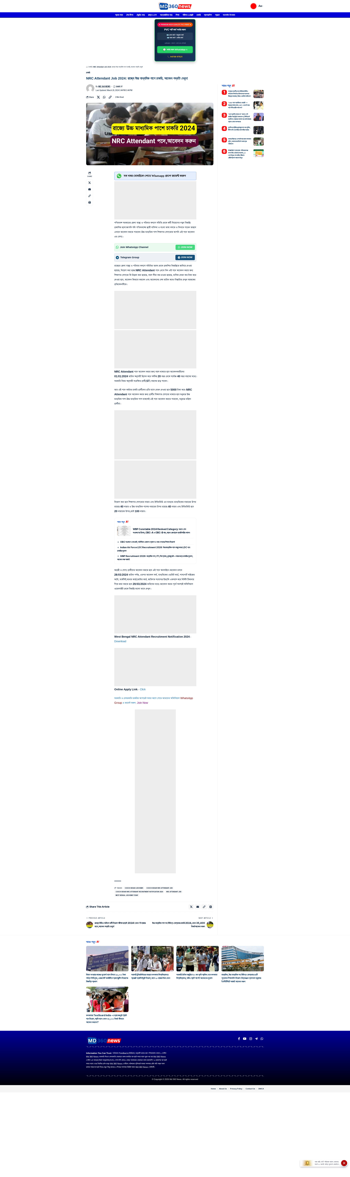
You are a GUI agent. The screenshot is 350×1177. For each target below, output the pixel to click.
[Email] (89, 189)
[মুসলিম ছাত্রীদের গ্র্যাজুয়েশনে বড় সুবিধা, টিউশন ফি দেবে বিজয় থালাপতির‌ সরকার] (258, 130)
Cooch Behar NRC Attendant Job (159, 888)
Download (120, 641)
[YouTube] (244, 1038)
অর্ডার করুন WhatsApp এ (175, 49)
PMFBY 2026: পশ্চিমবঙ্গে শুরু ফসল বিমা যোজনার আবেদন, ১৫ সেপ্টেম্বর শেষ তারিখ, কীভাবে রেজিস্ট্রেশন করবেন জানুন (238, 154)
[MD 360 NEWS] (175, 6)
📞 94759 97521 (175, 56)
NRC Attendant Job (173, 892)
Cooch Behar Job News (134, 888)
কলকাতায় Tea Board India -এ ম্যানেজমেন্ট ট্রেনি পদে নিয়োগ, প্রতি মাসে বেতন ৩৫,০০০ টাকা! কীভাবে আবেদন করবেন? (106, 1019)
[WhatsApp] (262, 1038)
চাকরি (90, 67)
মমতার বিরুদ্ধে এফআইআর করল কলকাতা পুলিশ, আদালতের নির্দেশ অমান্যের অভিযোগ (239, 141)
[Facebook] (239, 1038)
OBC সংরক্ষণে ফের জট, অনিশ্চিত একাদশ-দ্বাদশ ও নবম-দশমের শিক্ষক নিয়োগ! (147, 541)
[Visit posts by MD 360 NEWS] (90, 88)
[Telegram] (256, 1038)
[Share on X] (98, 97)
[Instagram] (251, 1038)
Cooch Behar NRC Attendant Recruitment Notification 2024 (139, 892)
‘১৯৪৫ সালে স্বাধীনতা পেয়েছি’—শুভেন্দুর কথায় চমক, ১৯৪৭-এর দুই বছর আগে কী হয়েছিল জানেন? (239, 105)
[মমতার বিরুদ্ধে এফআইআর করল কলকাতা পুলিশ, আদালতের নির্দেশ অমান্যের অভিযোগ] (258, 142)
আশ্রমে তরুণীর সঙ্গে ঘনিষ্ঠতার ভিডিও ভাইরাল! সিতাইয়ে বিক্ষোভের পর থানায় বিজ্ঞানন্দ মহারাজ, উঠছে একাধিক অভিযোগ (239, 93)
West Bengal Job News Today (127, 895)
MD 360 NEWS (104, 86)
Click (143, 689)
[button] (253, 6)
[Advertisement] (155, 200)
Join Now (186, 247)
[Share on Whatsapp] (104, 97)
